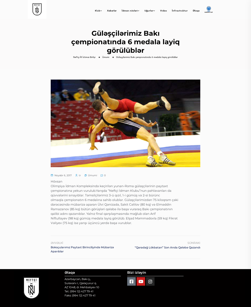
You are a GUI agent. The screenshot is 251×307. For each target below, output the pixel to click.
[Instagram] (150, 281)
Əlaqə (196, 11)
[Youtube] (141, 281)
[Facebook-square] (131, 281)
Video (163, 11)
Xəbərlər (112, 11)
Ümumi (92, 175)
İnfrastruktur (180, 11)
